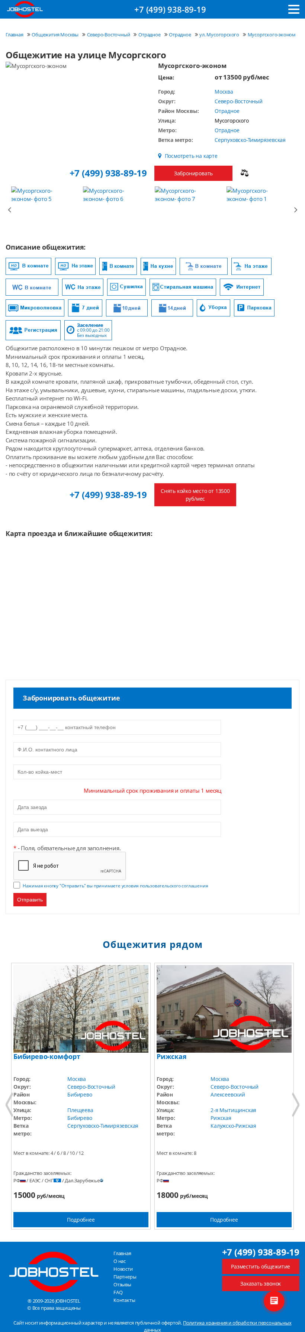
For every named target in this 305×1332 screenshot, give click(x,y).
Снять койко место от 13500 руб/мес (195, 494)
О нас (119, 1261)
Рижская (221, 1117)
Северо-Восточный (239, 101)
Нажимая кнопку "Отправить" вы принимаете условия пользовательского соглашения (115, 886)
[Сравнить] (244, 173)
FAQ (117, 1292)
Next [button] (295, 208)
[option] (45, 208)
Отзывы (122, 1284)
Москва (224, 91)
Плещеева (80, 1110)
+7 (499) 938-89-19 (170, 9)
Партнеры (124, 1276)
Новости (123, 1269)
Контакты (124, 1300)
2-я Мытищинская (233, 1110)
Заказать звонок (260, 1283)
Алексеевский (228, 1094)
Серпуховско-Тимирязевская (250, 139)
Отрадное (227, 110)
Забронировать (193, 173)
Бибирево (79, 1094)
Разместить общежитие (260, 1266)
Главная (122, 1253)
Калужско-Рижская (233, 1125)
